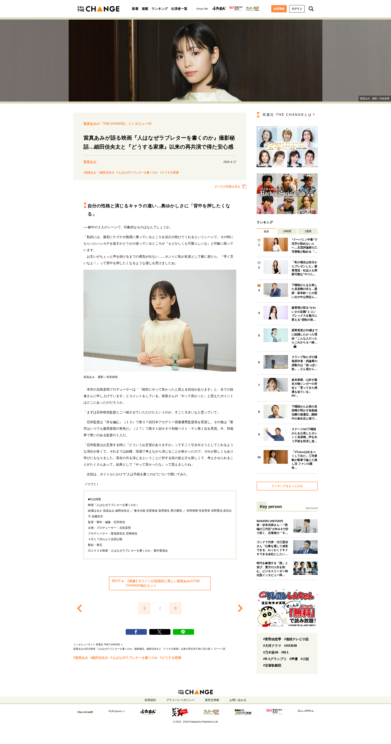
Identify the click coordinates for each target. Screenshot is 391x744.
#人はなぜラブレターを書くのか (137, 172)
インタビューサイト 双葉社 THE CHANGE (96, 644)
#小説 (305, 659)
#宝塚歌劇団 (272, 665)
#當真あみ (90, 172)
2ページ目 (219, 648)
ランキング (160, 8)
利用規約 (150, 700)
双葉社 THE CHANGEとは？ (289, 114)
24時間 (287, 231)
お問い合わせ (237, 700)
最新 (266, 231)
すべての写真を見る (227, 186)
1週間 (308, 231)
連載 (145, 8)
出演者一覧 (179, 8)
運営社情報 (212, 700)
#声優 (293, 659)
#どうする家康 (169, 172)
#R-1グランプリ (275, 659)
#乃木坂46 (270, 652)
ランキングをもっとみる (287, 486)
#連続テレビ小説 (296, 639)
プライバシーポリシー (180, 700)
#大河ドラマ (272, 645)
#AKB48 (290, 645)
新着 (135, 8)
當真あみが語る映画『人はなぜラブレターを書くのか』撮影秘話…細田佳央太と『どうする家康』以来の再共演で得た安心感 (141, 648)
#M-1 (285, 652)
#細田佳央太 (106, 172)
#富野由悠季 (272, 639)
